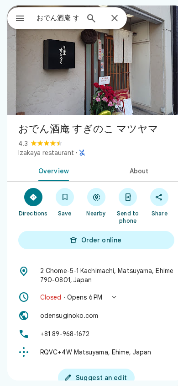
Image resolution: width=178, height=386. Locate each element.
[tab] (51, 170)
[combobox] (58, 17)
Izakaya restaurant (46, 153)
